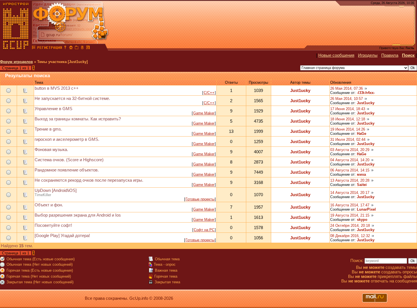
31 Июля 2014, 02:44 (347, 139)
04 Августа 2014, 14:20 (349, 160)
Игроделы (368, 55)
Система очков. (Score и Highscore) (69, 160)
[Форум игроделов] (34, 48)
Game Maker (203, 113)
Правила (389, 55)
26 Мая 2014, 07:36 (346, 88)
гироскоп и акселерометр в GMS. (67, 139)
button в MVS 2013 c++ (57, 88)
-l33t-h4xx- (366, 93)
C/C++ (209, 93)
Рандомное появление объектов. (67, 170)
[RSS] (88, 48)
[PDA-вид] (82, 48)
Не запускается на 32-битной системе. (72, 98)
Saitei (362, 185)
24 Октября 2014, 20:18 (350, 225)
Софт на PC (204, 230)
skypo (362, 219)
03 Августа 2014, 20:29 (349, 150)
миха (361, 174)
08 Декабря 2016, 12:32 (350, 236)
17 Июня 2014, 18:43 (347, 109)
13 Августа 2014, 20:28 (349, 180)
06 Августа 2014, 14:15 (349, 170)
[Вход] (65, 48)
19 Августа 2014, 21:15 (349, 215)
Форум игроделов (16, 62)
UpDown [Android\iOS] (56, 190)
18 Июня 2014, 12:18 (347, 119)
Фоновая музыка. (51, 149)
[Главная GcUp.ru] (16, 48)
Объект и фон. (49, 205)
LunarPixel (366, 209)
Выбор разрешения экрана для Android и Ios (78, 215)
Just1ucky (300, 90)
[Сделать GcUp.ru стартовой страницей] (71, 48)
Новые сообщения (336, 55)
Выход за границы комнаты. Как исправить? (78, 119)
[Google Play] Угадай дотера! (62, 235)
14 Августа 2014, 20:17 (349, 192)
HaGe (361, 133)
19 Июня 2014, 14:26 (347, 129)
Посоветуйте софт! (53, 225)
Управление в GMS (53, 108)
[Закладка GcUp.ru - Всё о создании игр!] (76, 48)
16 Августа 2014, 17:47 (349, 205)
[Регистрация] (49, 48)
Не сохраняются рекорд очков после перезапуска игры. (89, 180)
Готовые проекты (200, 199)
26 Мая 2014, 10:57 (346, 99)
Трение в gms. (48, 129)
